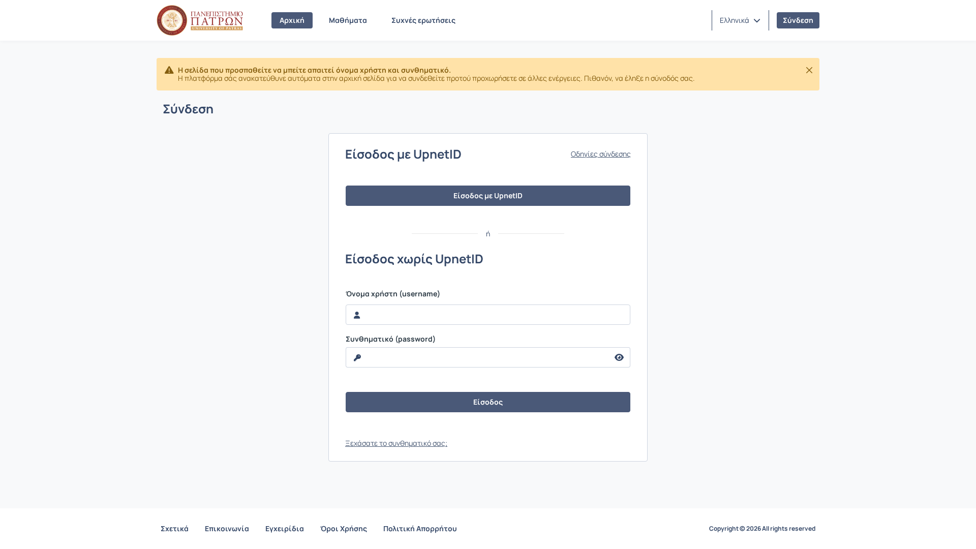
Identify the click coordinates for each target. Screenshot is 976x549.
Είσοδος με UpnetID (488, 195)
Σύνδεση (798, 20)
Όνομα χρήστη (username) (393, 294)
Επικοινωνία (227, 528)
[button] (740, 20)
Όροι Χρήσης (343, 528)
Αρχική (292, 20)
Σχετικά (175, 528)
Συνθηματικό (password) (391, 339)
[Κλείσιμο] (809, 70)
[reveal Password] (619, 357)
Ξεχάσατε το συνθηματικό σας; (396, 443)
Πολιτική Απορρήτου (420, 528)
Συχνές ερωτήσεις (423, 20)
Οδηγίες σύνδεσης (601, 154)
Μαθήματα (348, 20)
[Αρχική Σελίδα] (200, 20)
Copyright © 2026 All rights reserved (762, 529)
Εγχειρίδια (284, 528)
